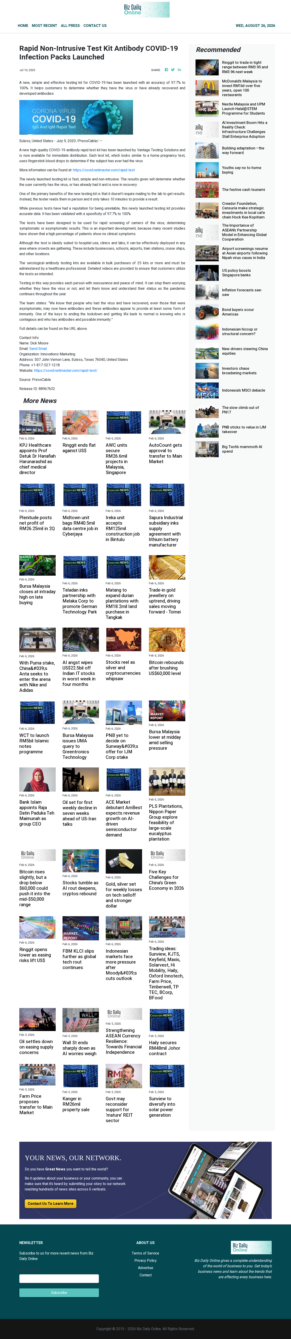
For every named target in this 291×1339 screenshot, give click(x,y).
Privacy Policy (145, 1260)
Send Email (38, 348)
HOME (23, 25)
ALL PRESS (70, 25)
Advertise (145, 1268)
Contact (146, 1275)
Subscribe (59, 1292)
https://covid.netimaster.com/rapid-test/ (66, 370)
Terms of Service (145, 1253)
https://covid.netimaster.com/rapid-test (104, 170)
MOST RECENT (44, 25)
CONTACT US (95, 25)
